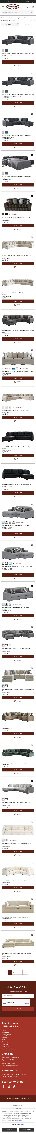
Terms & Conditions (18, 1105)
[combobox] (26, 24)
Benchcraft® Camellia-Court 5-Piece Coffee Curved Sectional (17, 727)
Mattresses (5, 1032)
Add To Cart (18, 62)
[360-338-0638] (28, 6)
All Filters (10, 25)
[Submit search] (31, 12)
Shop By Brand (6, 1035)
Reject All (9, 1129)
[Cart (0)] (33, 6)
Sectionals (27, 18)
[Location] (22, 6)
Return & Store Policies (9, 1049)
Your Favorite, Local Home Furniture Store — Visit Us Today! (18, 1)
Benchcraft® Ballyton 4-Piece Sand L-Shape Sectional (15, 410)
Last (25, 972)
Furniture (11, 18)
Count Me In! (18, 1009)
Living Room (19, 18)
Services (4, 1037)
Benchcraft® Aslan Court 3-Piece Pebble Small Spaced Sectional (18, 371)
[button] (3, 6)
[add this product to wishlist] (32, 32)
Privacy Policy (18, 1108)
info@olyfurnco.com (12, 1065)
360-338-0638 (10, 1063)
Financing (5, 1042)
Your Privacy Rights (18, 1124)
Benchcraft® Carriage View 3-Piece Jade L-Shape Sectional (17, 763)
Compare (19, 65)
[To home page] (12, 7)
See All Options (13, 214)
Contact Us (5, 1046)
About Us (5, 1039)
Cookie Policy (18, 1120)
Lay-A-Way (5, 1044)
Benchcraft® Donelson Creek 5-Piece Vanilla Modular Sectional (18, 881)
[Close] (34, 1111)
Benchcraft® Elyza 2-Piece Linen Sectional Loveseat (15, 917)
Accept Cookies (26, 1129)
